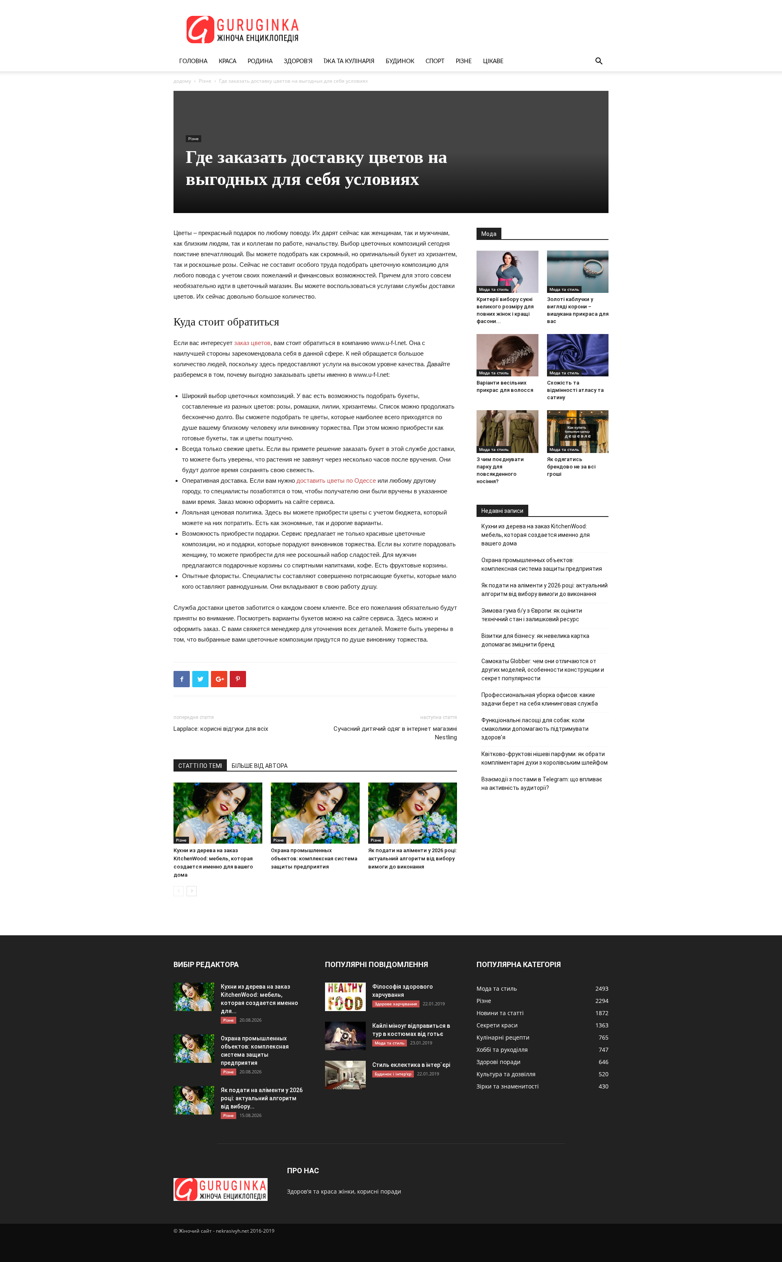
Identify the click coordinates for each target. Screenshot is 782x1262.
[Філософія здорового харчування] (345, 997)
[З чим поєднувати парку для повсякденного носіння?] (507, 431)
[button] (598, 62)
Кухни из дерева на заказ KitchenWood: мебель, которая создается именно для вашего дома (535, 535)
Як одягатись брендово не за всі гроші (571, 466)
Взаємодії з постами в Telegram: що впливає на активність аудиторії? (541, 783)
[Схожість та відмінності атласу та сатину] (578, 355)
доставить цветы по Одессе (336, 480)
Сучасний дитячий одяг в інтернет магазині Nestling (395, 733)
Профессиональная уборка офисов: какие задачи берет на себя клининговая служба (539, 699)
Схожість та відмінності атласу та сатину (575, 390)
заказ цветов (252, 342)
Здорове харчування (396, 1004)
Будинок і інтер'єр (393, 1074)
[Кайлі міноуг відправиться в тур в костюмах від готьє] (345, 1036)
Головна (193, 61)
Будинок (400, 61)
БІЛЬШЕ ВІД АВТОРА (260, 766)
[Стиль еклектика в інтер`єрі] (345, 1075)
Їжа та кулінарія (349, 61)
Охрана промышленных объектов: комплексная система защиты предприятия (314, 858)
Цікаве (493, 61)
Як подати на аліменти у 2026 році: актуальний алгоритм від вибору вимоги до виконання (412, 858)
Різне (464, 61)
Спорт (435, 61)
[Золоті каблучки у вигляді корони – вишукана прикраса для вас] (578, 272)
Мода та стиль (494, 289)
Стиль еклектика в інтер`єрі (411, 1065)
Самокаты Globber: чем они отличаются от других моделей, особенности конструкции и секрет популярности (542, 670)
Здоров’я (298, 61)
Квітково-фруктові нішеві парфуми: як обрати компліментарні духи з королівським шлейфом (544, 758)
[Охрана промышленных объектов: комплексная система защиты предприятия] (315, 813)
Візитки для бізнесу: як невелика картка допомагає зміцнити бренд (535, 640)
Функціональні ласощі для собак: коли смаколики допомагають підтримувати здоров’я (535, 729)
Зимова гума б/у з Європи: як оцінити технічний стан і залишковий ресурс (531, 614)
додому (182, 80)
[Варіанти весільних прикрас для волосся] (507, 355)
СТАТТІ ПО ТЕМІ (200, 766)
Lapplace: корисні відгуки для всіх (221, 728)
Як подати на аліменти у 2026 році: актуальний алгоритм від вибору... (262, 1098)
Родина (260, 61)
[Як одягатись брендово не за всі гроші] (578, 431)
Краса (227, 61)
